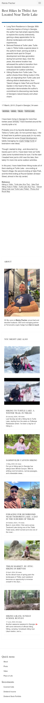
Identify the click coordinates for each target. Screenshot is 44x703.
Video (6, 671)
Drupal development (28, 138)
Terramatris (10, 325)
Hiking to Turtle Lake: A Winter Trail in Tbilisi (20, 411)
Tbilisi (20, 111)
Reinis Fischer (8, 2)
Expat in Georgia (23, 105)
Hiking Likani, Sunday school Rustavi (18, 617)
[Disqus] (22, 224)
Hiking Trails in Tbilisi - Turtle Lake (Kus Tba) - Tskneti (22, 186)
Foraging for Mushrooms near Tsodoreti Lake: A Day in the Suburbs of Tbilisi (22, 516)
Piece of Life (8, 676)
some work (26, 135)
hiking (13, 111)
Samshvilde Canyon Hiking (21, 460)
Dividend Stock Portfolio (12, 696)
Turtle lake (29, 111)
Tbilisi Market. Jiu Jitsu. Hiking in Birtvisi (19, 567)
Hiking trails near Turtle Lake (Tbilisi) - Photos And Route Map (20, 190)
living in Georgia (19, 119)
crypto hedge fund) (26, 140)
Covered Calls (9, 687)
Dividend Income (10, 691)
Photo (6, 666)
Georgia (6, 111)
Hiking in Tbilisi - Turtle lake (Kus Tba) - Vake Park (20, 184)
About (6, 661)
